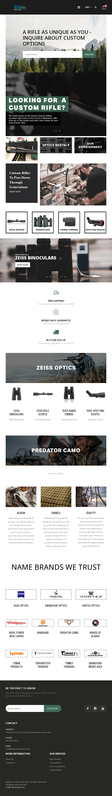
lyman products (17, 664)
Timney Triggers (69, 664)
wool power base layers (16, 634)
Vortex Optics (91, 605)
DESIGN (21, 513)
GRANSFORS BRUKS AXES (95, 664)
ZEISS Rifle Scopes (43, 412)
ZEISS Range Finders (69, 412)
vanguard (43, 632)
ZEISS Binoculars (17, 412)
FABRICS (56, 513)
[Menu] (79, 7)
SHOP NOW (15, 191)
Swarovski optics (56, 605)
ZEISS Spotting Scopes (95, 412)
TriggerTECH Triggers (42, 664)
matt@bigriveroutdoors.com (18, 749)
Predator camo (69, 632)
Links (87, 7)
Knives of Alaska (95, 634)
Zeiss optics (21, 605)
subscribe (89, 54)
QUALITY (91, 513)
